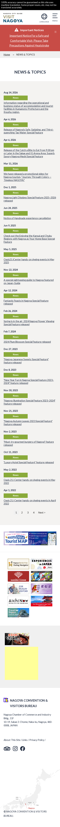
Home (7, 54)
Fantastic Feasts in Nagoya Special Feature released (26, 302)
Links (25, 740)
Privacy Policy (36, 740)
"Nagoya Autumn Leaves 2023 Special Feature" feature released (28, 423)
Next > (42, 512)
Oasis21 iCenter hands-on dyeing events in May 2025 (29, 261)
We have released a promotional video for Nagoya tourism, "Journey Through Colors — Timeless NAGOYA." (27, 176)
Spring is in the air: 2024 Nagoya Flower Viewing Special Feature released (29, 323)
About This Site (12, 740)
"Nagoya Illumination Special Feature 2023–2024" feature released (29, 402)
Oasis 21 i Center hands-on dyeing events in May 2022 (29, 481)
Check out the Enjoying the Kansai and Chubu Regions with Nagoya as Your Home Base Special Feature (29, 238)
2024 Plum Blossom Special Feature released (27, 341)
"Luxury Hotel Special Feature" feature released (29, 462)
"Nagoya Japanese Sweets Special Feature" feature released (26, 361)
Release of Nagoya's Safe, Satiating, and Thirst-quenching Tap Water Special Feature (29, 131)
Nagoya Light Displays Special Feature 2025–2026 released (30, 199)
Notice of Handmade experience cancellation (27, 218)
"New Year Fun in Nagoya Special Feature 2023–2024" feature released (29, 382)
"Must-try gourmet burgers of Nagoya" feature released (29, 443)
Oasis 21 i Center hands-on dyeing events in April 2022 (30, 502)
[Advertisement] (21, 663)
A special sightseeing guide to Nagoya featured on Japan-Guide (29, 282)
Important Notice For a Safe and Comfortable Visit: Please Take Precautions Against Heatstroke (29, 40)
